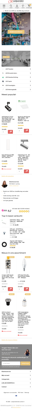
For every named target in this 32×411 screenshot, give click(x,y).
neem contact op (13, 185)
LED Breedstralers (11, 73)
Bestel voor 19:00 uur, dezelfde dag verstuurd (17, 11)
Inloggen (17, 7)
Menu (4, 7)
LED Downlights (10, 85)
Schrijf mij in (25, 363)
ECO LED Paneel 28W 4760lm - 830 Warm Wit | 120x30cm (8, 156)
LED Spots (9, 81)
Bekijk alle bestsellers (8, 176)
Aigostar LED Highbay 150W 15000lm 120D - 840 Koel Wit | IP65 (17, 242)
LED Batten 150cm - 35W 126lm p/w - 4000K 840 (17, 220)
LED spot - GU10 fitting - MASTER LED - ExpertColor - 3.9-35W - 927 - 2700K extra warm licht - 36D (17, 231)
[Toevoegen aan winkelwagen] (10, 132)
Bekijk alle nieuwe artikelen (9, 340)
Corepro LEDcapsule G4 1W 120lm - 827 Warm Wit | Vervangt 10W (8, 277)
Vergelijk (4, 129)
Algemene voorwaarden (10, 392)
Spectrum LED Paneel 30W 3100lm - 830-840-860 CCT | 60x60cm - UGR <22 (24, 118)
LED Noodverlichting (12, 77)
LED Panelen (9, 69)
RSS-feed (20, 392)
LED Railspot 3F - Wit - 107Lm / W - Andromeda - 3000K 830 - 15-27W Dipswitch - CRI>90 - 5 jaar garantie (24, 158)
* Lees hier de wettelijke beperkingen (11, 366)
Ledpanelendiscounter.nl (17, 401)
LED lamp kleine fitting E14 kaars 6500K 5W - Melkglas (24, 276)
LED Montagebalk (11, 89)
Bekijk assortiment (16, 32)
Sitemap (26, 392)
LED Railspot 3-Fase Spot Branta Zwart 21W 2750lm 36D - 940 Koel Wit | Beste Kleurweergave (8, 119)
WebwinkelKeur (17, 407)
